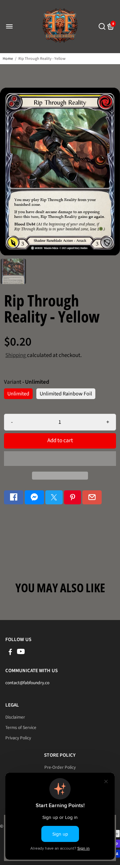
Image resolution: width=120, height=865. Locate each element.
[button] (60, 458)
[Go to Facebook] (13, 497)
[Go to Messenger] (34, 497)
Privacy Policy (18, 738)
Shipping (16, 355)
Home (8, 58)
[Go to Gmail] (92, 497)
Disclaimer (15, 717)
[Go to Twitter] (54, 497)
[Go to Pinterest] (72, 497)
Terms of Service (20, 727)
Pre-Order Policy (60, 767)
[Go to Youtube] (21, 652)
